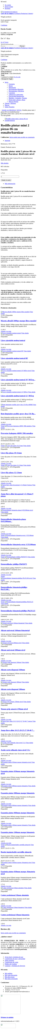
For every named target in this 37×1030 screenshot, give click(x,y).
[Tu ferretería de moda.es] (9, 12)
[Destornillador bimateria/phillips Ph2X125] (19, 602)
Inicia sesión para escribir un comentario (22, 137)
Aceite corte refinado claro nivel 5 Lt (15, 750)
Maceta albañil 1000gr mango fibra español (18, 321)
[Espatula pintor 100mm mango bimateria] (14, 825)
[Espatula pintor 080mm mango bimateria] (14, 786)
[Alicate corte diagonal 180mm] (11, 682)
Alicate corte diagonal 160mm (13, 670)
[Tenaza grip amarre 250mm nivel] (12, 701)
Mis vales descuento (11, 975)
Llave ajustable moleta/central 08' (14, 358)
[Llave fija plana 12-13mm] (14, 465)
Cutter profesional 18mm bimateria (15, 915)
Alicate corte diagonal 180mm (13, 689)
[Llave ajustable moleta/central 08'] (12, 351)
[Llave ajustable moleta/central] (11, 333)
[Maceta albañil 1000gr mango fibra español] (15, 312)
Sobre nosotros (9, 960)
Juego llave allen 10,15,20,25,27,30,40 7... (17, 730)
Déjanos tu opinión (7, 1017)
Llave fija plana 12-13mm (11, 473)
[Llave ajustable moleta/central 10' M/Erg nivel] (16, 370)
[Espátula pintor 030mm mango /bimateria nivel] (16, 862)
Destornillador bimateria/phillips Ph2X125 (18, 611)
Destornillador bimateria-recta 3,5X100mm (18, 544)
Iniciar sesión (9, 7)
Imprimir (7, 140)
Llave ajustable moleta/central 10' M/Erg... (18, 380)
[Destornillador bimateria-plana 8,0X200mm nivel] (17, 510)
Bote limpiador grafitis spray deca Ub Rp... (18, 414)
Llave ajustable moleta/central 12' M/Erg (17, 396)
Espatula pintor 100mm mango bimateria (18, 832)
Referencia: (4, 144)
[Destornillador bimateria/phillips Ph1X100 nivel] (17, 578)
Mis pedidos (8, 973)
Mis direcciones (10, 977)
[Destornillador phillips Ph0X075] (16, 557)
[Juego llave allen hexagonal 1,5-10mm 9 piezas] (16, 485)
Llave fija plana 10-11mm (11, 453)
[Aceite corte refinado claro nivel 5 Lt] (13, 743)
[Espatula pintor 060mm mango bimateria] (14, 805)
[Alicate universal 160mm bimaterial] (13, 623)
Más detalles (4, 163)
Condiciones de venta (11, 962)
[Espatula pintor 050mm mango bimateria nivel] (16, 762)
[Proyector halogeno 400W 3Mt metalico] (18, 426)
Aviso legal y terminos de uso (14, 957)
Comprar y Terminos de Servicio (15, 966)
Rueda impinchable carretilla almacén (16, 852)
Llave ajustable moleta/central (13, 340)
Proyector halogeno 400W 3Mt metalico (17, 433)
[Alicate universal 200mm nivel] (11, 643)
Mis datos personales (11, 979)
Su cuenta (8, 5)
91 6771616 (4, 42)
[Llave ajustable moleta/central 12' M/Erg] (14, 392)
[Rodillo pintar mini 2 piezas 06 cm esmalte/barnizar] (20, 120)
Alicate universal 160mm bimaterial (15, 630)
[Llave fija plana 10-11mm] (14, 445)
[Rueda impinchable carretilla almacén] (17, 845)
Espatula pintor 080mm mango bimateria (18, 793)
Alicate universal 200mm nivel (13, 650)
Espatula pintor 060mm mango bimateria (18, 813)
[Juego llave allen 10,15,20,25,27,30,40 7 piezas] (16, 721)
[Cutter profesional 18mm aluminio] (12, 888)
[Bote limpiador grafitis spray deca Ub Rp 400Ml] (17, 404)
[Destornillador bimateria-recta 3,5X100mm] (19, 535)
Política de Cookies (11, 964)
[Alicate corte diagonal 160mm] (11, 662)
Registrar (7, 8)
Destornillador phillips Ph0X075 (14, 564)
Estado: (3, 147)
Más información (10, 183)
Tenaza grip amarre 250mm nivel (14, 709)
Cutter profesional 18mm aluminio (15, 895)
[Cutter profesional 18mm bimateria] (12, 907)
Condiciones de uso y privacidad (15, 959)
